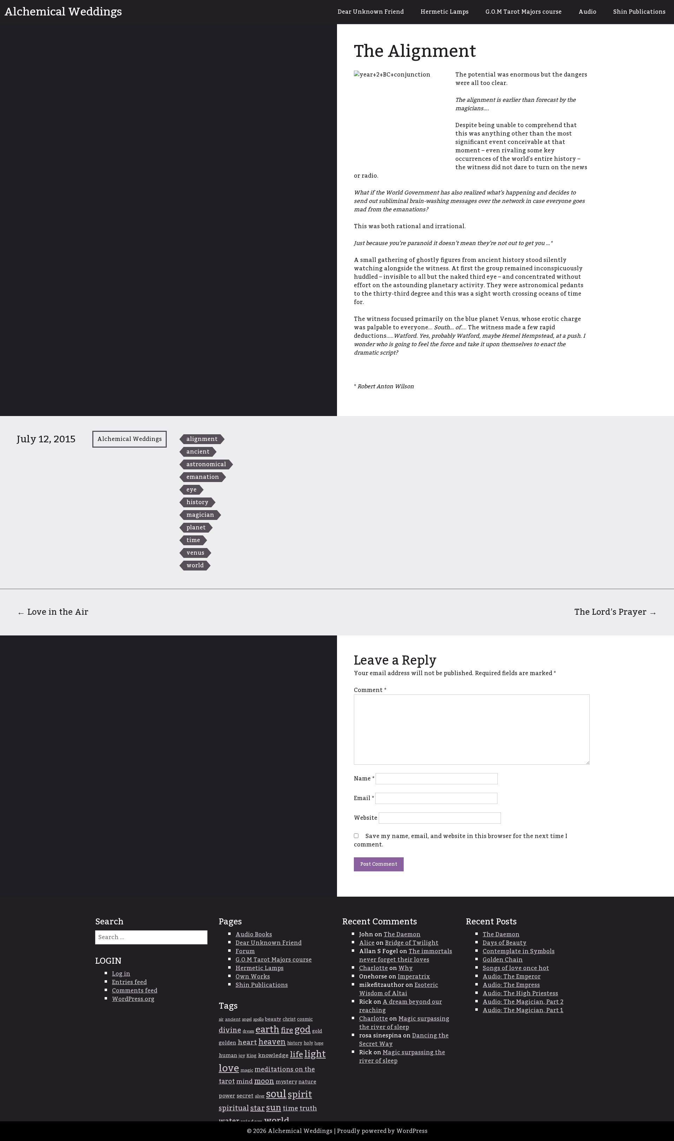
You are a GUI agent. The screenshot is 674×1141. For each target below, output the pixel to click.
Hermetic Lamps (445, 12)
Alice (367, 943)
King (251, 1055)
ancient (198, 452)
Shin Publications (639, 12)
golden (227, 1043)
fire (287, 1030)
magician (200, 515)
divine (230, 1030)
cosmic (305, 1019)
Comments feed (134, 990)
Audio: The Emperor (512, 976)
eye (191, 490)
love (229, 1068)
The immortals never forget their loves (405, 955)
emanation (202, 477)
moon (264, 1081)
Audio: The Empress (511, 985)
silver (260, 1096)
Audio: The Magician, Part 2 (523, 1002)
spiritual (234, 1108)
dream (248, 1031)
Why (405, 968)
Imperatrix (414, 976)
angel (247, 1019)
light (315, 1054)
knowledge (273, 1055)
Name (364, 778)
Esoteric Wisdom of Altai (398, 989)
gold (317, 1031)
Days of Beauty (505, 943)
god (303, 1030)
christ (289, 1019)
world (195, 565)
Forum (245, 951)
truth (308, 1108)
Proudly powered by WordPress (382, 1131)
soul (276, 1094)
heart (247, 1042)
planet (196, 528)
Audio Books (254, 934)
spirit (300, 1094)
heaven (272, 1042)
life (296, 1055)
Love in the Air (52, 612)
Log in (121, 974)
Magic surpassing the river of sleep (404, 1023)
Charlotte (373, 968)
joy (242, 1055)
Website (365, 818)
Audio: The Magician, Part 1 (523, 1010)
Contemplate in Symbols (519, 951)
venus (195, 553)
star (257, 1108)
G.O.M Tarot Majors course (523, 12)
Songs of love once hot (516, 968)
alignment (202, 439)
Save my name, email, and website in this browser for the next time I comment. (460, 840)
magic (246, 1070)
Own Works (253, 976)
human (228, 1056)
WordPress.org (133, 999)
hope (319, 1043)
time (193, 540)
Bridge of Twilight (411, 943)
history (197, 502)
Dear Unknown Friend (371, 12)
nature (307, 1082)
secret (245, 1095)
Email (364, 798)
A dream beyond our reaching (400, 1006)
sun (273, 1108)
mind (244, 1081)
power (227, 1095)
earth (267, 1030)
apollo (258, 1019)
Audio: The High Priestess (520, 993)
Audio (587, 12)
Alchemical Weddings (63, 12)
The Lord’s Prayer (615, 612)
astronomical (206, 464)
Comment (370, 690)
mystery (286, 1082)
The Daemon (402, 934)
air (221, 1019)
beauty (273, 1019)
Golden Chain (503, 959)
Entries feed (129, 982)
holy (308, 1043)
